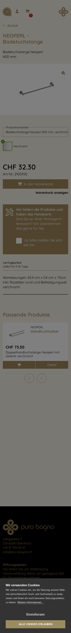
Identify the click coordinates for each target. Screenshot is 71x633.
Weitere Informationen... (30, 602)
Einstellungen (35, 614)
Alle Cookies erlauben (35, 624)
